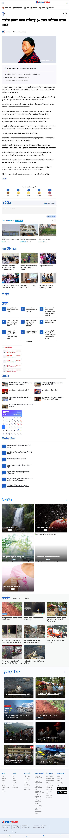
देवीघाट (43, 8)
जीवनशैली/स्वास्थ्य (5, 787)
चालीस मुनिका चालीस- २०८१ (38, 800)
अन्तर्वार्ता (3, 783)
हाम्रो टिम (58, 776)
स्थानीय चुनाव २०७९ (50, 785)
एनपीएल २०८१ (27, 776)
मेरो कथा (36, 804)
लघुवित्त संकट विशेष (50, 778)
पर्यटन (14, 778)
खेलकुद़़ (3, 785)
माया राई (4, 178)
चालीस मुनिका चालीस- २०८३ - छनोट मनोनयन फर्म (39, 793)
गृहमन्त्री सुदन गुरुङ (18, 8)
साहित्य (3, 781)
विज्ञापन (58, 781)
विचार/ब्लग (4, 778)
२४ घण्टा (15, 598)
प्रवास (3, 789)
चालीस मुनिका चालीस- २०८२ (38, 797)
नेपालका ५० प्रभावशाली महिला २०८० (38, 788)
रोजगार (14, 781)
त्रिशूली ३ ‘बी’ (51, 8)
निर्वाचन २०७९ (49, 787)
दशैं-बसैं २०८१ (49, 798)
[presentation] (52, 220)
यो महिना (27, 598)
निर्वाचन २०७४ (49, 783)
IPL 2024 (26, 782)
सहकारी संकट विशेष (50, 776)
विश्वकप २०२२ (49, 795)
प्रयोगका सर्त (59, 778)
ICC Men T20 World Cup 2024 (27, 779)
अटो (13, 785)
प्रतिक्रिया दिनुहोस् (51, 216)
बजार (14, 776)
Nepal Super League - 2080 (27, 788)
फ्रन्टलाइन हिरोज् (38, 806)
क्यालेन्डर (6, 412)
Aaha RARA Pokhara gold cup (28, 785)
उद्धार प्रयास (35, 8)
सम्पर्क (58, 785)
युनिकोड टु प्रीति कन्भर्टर (38, 812)
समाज (3, 776)
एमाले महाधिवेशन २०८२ (49, 792)
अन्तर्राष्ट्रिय (4, 792)
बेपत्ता (28, 8)
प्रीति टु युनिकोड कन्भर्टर (38, 809)
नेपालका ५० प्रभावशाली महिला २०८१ (38, 783)
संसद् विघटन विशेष (50, 781)
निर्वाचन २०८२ (49, 789)
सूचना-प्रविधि (15, 787)
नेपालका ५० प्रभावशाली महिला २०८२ (38, 778)
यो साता (21, 598)
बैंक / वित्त (15, 783)
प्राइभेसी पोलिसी (60, 783)
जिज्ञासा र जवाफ (8, 8)
